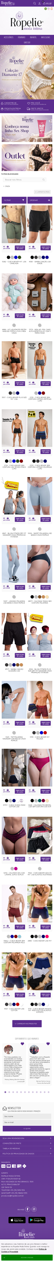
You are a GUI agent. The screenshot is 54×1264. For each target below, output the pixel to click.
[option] (27, 72)
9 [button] (37, 1092)
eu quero (27, 1128)
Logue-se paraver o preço (20, 247)
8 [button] (33, 1092)
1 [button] (23, 96)
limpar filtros (43, 192)
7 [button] (29, 1092)
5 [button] (21, 1092)
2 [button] (27, 96)
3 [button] (31, 96)
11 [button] (44, 1092)
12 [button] (48, 1092)
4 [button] (17, 1092)
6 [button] (25, 1092)
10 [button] (40, 1092)
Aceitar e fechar (27, 1257)
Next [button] (52, 1065)
